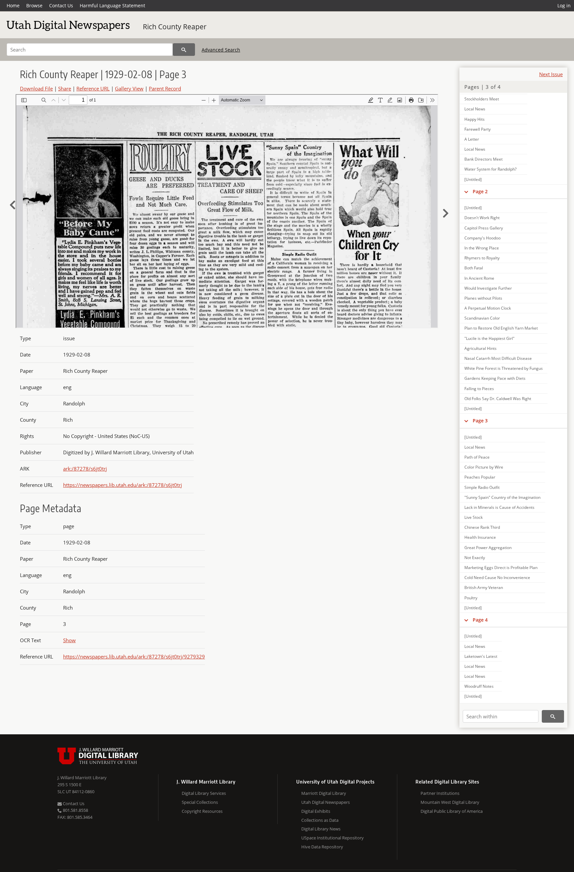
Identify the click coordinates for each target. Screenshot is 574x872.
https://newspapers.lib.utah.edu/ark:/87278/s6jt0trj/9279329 (134, 656)
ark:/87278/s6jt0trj (85, 468)
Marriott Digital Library (323, 793)
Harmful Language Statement (112, 5)
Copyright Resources (202, 811)
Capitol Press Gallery (483, 228)
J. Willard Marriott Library (82, 778)
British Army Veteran (483, 587)
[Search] (184, 49)
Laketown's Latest (480, 656)
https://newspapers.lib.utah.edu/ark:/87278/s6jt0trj (122, 485)
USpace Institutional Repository (332, 838)
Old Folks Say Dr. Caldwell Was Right (497, 398)
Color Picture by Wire (483, 467)
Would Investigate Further (488, 288)
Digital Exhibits (315, 811)
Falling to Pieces (479, 388)
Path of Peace (477, 457)
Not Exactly (474, 557)
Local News (474, 109)
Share (64, 88)
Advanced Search (221, 50)
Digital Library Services (204, 793)
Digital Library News (320, 829)
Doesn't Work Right (482, 217)
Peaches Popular (479, 477)
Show (69, 640)
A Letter (471, 139)
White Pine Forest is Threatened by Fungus (503, 368)
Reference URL (93, 88)
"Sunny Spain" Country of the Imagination (502, 497)
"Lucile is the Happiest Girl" (489, 338)
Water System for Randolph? (490, 169)
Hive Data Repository (322, 847)
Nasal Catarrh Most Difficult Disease (498, 358)
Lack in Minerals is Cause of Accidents (499, 507)
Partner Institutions (440, 793)
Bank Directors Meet (483, 159)
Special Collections (200, 802)
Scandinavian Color (482, 318)
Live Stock (473, 517)
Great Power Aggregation (488, 547)
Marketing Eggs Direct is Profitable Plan (500, 567)
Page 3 (480, 420)
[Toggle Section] (466, 192)
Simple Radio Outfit (482, 487)
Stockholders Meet (481, 99)
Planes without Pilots (483, 298)
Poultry (470, 598)
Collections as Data (319, 820)
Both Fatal (473, 268)
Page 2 (480, 191)
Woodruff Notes (479, 686)
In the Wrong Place (481, 248)
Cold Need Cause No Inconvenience (497, 577)
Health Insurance (480, 537)
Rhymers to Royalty (482, 258)
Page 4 (480, 620)
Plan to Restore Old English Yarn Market (501, 328)
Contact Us (61, 5)
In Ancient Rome (479, 278)
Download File (36, 88)
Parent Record (165, 88)
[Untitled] (473, 179)
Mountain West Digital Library (450, 802)
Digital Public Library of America (452, 811)
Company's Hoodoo (482, 238)
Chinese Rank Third (482, 527)
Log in (564, 5)
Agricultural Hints (480, 348)
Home (13, 5)
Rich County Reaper (175, 26)
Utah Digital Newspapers (325, 802)
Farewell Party (477, 129)
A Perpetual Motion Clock (487, 308)
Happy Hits (474, 119)
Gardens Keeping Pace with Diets (495, 378)
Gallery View (129, 88)
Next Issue (551, 74)
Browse (34, 5)
